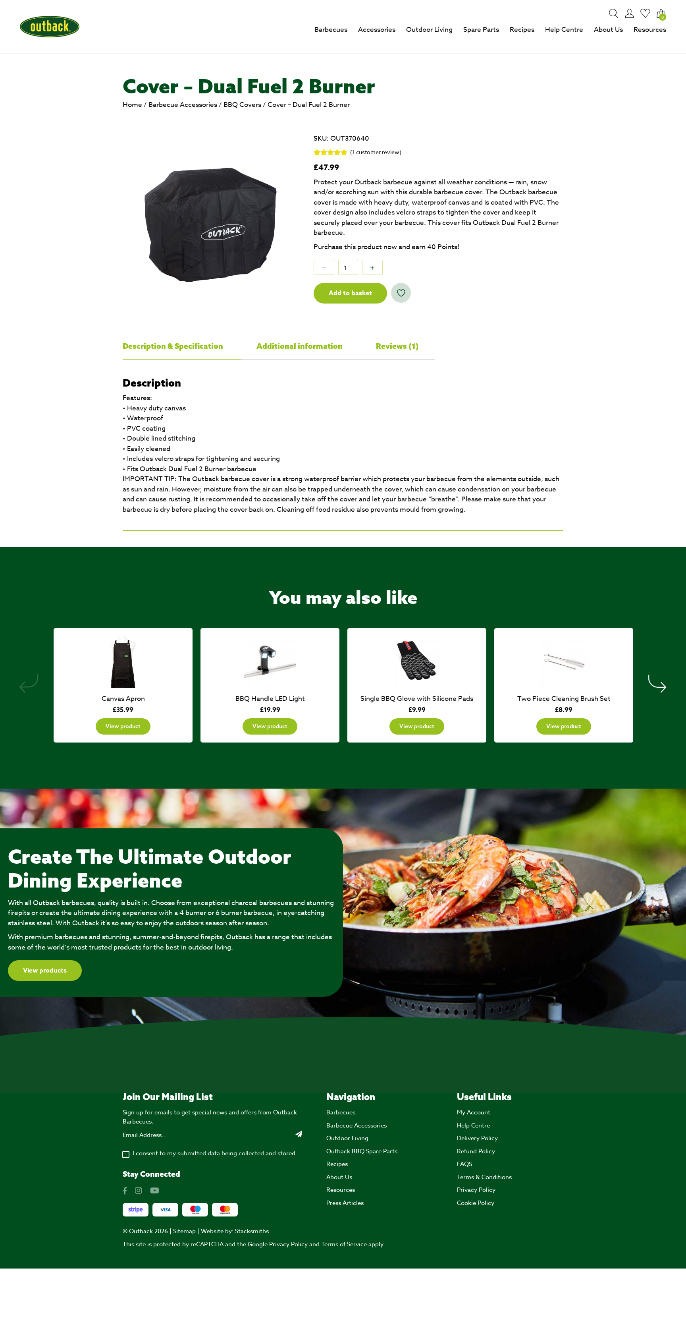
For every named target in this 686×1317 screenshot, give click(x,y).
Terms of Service (344, 1244)
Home (132, 105)
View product (123, 726)
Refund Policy (476, 1151)
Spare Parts (481, 30)
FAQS (464, 1164)
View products (45, 970)
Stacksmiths (252, 1231)
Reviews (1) (397, 346)
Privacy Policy (476, 1189)
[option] (211, 221)
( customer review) (375, 152)
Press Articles (345, 1203)
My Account (473, 1112)
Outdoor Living (429, 30)
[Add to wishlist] (401, 293)
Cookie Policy (475, 1203)
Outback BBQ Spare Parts (361, 1151)
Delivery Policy (477, 1138)
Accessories (376, 30)
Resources (650, 30)
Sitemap (184, 1231)
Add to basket (350, 293)
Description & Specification (174, 346)
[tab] (182, 346)
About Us (608, 30)
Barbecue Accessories (182, 105)
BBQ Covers (242, 105)
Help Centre (564, 30)
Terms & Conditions (484, 1177)
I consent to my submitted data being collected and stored (214, 1153)
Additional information (300, 346)
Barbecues (330, 30)
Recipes (522, 30)
